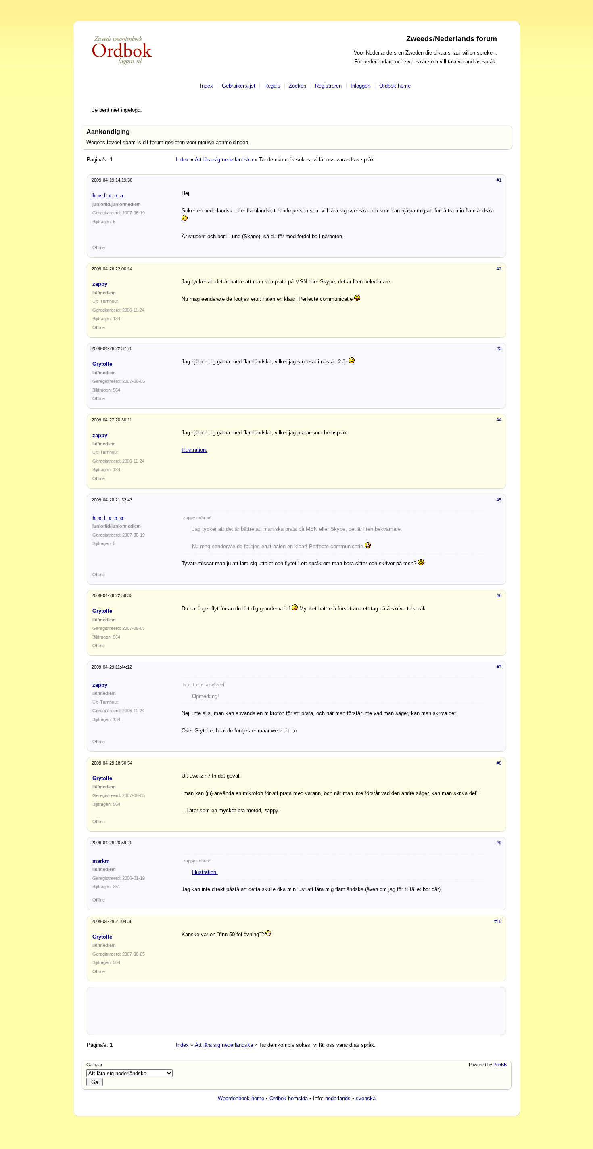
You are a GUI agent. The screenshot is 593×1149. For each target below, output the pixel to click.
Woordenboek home (241, 1098)
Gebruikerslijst (238, 86)
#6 (499, 595)
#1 (499, 180)
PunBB (500, 1064)
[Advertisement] (296, 1014)
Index (206, 86)
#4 (499, 419)
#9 (499, 842)
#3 (499, 348)
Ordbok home (395, 86)
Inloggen (360, 86)
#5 (499, 499)
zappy (99, 284)
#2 (499, 268)
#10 (497, 921)
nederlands (338, 1098)
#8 (499, 763)
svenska (366, 1098)
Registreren (328, 86)
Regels (272, 86)
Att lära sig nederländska (224, 160)
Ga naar (94, 1064)
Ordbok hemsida (288, 1098)
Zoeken (297, 86)
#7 (499, 667)
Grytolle (102, 364)
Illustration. (194, 450)
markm (101, 861)
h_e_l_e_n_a (107, 196)
